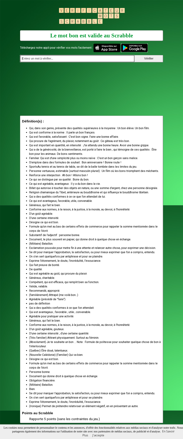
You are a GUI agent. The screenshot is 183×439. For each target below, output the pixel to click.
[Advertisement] (91, 89)
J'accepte (98, 435)
